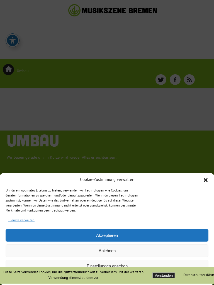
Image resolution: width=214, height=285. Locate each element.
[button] (205, 180)
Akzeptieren (107, 235)
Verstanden (164, 275)
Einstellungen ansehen (107, 266)
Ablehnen (107, 250)
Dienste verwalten (21, 220)
